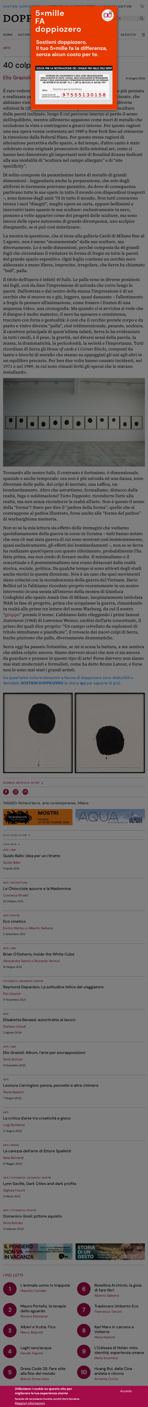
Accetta (126, 1391)
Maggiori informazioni (30, 1403)
